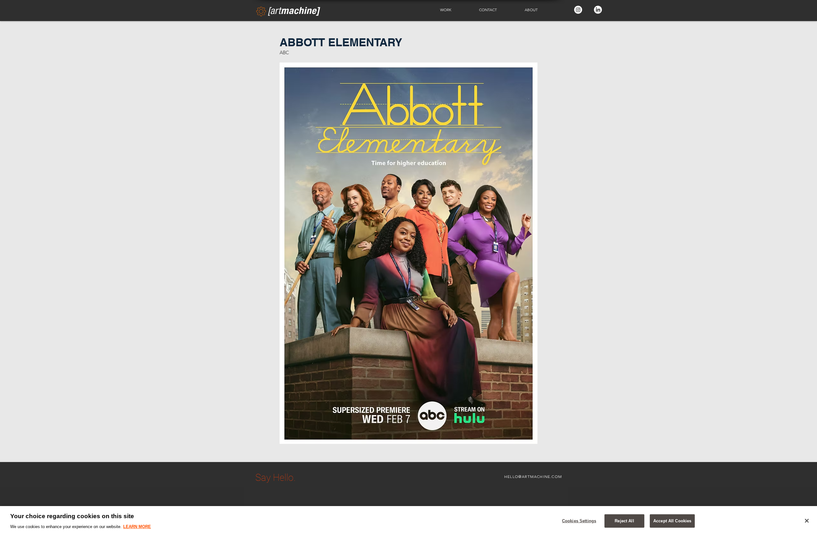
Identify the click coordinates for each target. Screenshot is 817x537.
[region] (408, 521)
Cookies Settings (579, 520)
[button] (454, 10)
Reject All (624, 520)
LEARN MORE (137, 526)
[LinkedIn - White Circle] (598, 10)
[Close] (807, 521)
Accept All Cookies (672, 520)
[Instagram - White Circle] (578, 10)
